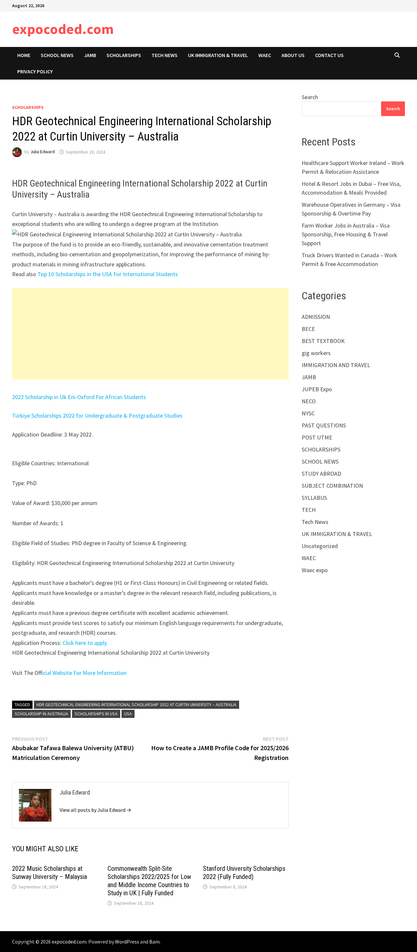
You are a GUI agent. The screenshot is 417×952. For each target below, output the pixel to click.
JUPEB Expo (317, 389)
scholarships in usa (96, 714)
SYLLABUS (314, 497)
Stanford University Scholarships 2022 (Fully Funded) (244, 873)
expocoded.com (63, 29)
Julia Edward (42, 152)
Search (310, 97)
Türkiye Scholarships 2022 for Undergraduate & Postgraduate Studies (97, 415)
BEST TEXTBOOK (323, 341)
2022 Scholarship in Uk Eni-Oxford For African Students (79, 397)
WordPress (127, 941)
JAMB (90, 55)
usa (128, 714)
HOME (23, 55)
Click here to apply (85, 643)
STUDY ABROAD (321, 473)
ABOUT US (293, 55)
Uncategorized (320, 546)
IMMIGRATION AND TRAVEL (336, 365)
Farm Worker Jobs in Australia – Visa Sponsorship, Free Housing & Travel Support (346, 234)
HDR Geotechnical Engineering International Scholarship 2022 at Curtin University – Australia (136, 704)
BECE (308, 329)
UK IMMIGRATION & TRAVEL (218, 55)
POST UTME (317, 437)
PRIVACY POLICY (35, 71)
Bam (154, 941)
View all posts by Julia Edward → (95, 810)
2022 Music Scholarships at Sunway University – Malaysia (49, 873)
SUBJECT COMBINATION (332, 485)
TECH (309, 509)
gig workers (316, 353)
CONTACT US (329, 55)
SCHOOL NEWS (57, 55)
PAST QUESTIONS (324, 425)
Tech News (164, 55)
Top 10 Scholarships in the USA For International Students (107, 274)
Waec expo (315, 570)
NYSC (308, 413)
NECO (309, 401)
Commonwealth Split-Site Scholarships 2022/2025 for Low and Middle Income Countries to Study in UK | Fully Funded (149, 881)
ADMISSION (316, 316)
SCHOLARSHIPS (124, 55)
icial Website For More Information (84, 673)
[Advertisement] (150, 333)
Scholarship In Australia (41, 714)
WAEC (264, 55)
